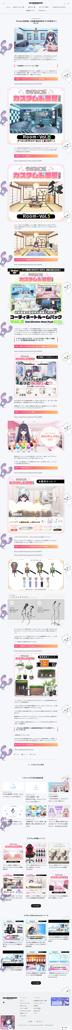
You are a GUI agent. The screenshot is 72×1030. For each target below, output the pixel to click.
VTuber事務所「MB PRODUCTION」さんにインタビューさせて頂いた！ (36, 799)
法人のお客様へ (37, 1008)
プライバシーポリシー (39, 1003)
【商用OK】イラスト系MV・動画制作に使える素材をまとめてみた (36, 823)
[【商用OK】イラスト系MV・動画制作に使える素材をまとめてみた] (36, 811)
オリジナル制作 (44, 7)
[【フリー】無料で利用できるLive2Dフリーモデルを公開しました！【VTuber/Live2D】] (58, 811)
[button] (66, 1027)
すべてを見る (65, 778)
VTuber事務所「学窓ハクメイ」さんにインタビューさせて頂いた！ (12, 823)
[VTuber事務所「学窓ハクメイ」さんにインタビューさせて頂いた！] (13, 811)
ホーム (8, 7)
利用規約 (36, 1005)
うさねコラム (42, 10)
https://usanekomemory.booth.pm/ (24, 749)
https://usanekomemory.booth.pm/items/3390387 (28, 161)
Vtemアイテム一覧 (18, 7)
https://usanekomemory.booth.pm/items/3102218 (28, 555)
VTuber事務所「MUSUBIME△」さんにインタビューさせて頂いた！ (58, 798)
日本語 (30, 1021)
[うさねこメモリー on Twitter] (3, 1002)
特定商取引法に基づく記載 (40, 1000)
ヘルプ (35, 1013)
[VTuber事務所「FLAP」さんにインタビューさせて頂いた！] (13, 786)
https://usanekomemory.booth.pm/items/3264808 (28, 417)
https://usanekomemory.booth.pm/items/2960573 (28, 551)
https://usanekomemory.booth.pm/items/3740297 (28, 84)
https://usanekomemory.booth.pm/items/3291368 (28, 472)
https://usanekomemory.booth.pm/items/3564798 (28, 351)
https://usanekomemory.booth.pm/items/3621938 (28, 264)
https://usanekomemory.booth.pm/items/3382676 (28, 651)
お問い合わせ (37, 1011)
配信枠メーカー (30, 10)
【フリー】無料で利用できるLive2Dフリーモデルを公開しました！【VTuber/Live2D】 (58, 823)
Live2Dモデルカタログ (59, 7)
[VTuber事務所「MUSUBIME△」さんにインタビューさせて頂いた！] (58, 787)
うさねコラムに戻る (37, 765)
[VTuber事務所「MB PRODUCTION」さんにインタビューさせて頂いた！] (36, 787)
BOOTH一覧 (31, 7)
